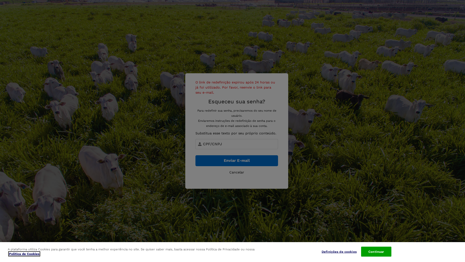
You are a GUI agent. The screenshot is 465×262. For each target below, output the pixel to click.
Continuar (376, 252)
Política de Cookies (24, 254)
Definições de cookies (339, 252)
